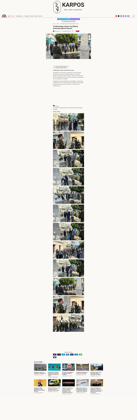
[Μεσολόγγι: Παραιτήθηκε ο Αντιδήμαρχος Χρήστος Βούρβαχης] (68, 367)
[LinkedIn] (76, 354)
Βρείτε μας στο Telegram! (63, 19)
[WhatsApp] (80, 354)
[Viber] (128, 16)
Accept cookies (56, 111)
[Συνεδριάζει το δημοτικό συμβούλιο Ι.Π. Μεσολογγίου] (40, 367)
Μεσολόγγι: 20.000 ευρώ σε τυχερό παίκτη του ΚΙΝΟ (82, 373)
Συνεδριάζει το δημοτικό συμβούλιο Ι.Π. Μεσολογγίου (40, 373)
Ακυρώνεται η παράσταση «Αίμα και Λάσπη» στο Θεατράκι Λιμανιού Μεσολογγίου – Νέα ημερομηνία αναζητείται (67, 390)
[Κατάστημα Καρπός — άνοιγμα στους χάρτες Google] (68, 7)
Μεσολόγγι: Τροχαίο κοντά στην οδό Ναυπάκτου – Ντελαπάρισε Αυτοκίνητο (96, 373)
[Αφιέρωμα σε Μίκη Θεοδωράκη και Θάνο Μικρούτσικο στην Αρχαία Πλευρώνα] (40, 382)
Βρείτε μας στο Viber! (75, 19)
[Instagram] (123, 16)
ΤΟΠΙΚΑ (77, 31)
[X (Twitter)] (59, 354)
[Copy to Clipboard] (72, 354)
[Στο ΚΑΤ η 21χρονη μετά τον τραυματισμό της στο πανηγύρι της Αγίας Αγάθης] (54, 382)
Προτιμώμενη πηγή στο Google (69, 21)
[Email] (54, 354)
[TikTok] (118, 16)
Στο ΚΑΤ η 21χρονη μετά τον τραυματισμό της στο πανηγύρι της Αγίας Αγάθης (54, 389)
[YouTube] (116, 16)
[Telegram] (121, 16)
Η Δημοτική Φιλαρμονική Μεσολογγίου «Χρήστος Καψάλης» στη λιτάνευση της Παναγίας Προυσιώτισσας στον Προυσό (96, 390)
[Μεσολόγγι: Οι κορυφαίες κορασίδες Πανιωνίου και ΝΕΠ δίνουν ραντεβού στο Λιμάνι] (54, 367)
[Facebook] (126, 16)
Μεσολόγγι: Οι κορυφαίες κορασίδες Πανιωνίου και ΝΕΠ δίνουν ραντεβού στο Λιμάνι (53, 374)
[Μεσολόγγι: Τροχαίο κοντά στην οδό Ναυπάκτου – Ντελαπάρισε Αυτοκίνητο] (96, 367)
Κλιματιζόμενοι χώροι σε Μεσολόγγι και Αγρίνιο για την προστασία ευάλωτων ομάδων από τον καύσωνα (81, 389)
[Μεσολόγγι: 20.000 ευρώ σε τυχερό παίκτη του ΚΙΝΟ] (82, 367)
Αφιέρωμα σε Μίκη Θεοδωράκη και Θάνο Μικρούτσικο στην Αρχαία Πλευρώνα (39, 389)
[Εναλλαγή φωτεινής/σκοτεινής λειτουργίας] (133, 16)
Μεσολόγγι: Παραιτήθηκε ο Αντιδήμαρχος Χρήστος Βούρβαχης (68, 373)
